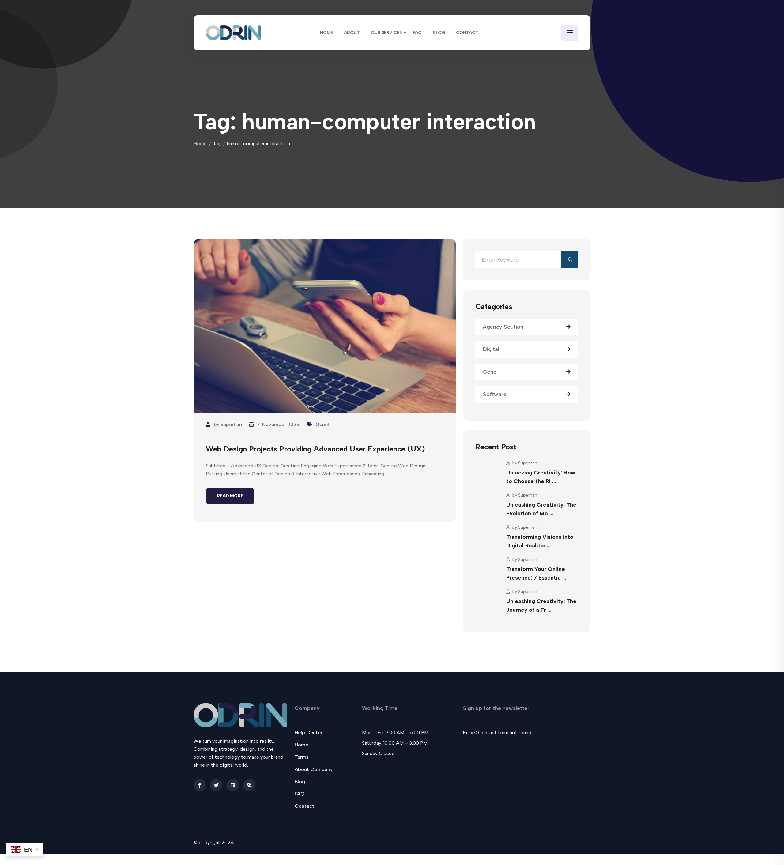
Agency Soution (503, 326)
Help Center (308, 732)
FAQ (299, 794)
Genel (322, 424)
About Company (314, 769)
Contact (304, 806)
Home (200, 143)
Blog (300, 781)
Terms (302, 757)
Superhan (231, 424)
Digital (491, 349)
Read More (230, 495)
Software (495, 394)
